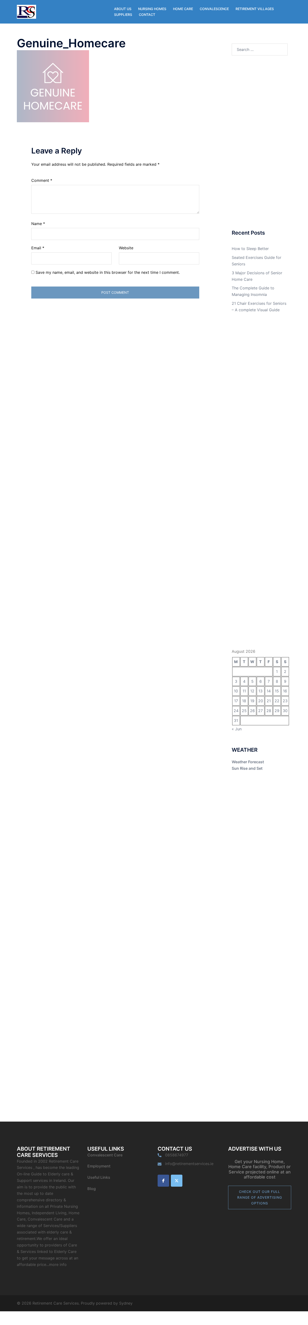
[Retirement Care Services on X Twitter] (176, 1181)
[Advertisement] (260, 143)
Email (37, 247)
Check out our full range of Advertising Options (259, 1197)
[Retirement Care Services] (26, 11)
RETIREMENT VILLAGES (255, 9)
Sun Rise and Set (247, 768)
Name (38, 223)
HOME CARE (183, 9)
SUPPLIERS (123, 14)
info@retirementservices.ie (189, 1163)
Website (126, 247)
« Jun (237, 729)
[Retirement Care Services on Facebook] (163, 1181)
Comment (41, 180)
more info (58, 1264)
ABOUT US (122, 9)
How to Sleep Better (250, 248)
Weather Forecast (248, 761)
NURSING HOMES (152, 9)
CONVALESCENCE (214, 9)
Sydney (126, 1303)
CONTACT (147, 14)
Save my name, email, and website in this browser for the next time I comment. (108, 272)
